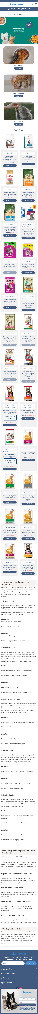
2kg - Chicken (28, 493)
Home (14, 14)
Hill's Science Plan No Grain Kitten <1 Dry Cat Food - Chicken (28, 338)
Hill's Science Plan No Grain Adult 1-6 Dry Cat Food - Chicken (10, 373)
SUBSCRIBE (31, 963)
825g (9, 261)
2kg (8, 153)
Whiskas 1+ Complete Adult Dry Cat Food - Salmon (10, 301)
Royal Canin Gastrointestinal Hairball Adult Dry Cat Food (9, 158)
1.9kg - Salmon (9, 296)
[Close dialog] (36, 990)
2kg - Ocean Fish (28, 449)
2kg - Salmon (10, 334)
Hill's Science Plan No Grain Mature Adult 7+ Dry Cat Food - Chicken (28, 374)
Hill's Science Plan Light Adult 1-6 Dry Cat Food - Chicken (9, 412)
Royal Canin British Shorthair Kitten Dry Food (10, 194)
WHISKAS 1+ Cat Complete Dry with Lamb (9, 266)
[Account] (32, 4)
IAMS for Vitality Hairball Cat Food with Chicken (28, 532)
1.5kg (26, 562)
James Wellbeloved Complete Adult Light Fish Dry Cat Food (10, 229)
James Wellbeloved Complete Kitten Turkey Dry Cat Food (28, 194)
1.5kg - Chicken (28, 334)
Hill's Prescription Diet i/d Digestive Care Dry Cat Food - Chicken (28, 231)
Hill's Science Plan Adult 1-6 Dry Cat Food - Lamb (28, 412)
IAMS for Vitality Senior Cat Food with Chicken (10, 566)
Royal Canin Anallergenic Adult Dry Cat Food (28, 157)
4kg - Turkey (28, 189)
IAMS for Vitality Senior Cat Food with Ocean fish (28, 453)
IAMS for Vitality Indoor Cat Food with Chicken (28, 497)
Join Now (27, 1005)
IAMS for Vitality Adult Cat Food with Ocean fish (9, 532)
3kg (30, 562)
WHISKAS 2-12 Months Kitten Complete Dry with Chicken (28, 266)
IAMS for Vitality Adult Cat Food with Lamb (9, 496)
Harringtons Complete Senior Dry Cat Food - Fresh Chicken (28, 303)
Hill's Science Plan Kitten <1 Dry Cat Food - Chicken (9, 456)
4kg (11, 153)
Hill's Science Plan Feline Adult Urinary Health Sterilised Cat (28, 567)
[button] (2, 4)
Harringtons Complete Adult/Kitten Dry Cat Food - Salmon (9, 338)
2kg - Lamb (9, 493)
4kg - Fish (10, 224)
